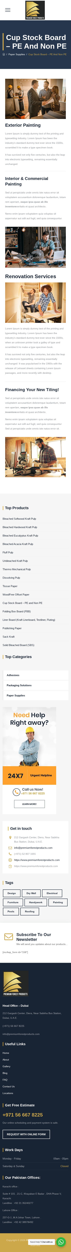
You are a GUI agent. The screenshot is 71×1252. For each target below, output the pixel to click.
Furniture (13, 902)
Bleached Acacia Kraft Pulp (18, 544)
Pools (11, 911)
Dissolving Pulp (11, 577)
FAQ (5, 1079)
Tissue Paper (10, 586)
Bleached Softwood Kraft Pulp (19, 518)
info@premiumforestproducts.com (33, 847)
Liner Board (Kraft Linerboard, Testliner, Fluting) (29, 619)
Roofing (29, 911)
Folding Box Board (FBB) (17, 611)
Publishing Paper (12, 628)
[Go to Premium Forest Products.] (4, 54)
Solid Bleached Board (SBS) (18, 645)
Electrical (52, 893)
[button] (26, 1134)
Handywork (35, 902)
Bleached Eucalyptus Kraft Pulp (20, 535)
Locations (8, 1093)
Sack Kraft (8, 636)
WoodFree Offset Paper (16, 594)
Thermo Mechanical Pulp (17, 569)
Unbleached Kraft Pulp (15, 560)
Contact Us (9, 1086)
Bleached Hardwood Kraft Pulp (20, 527)
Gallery (6, 1066)
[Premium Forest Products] (35, 10)
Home (6, 1053)
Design (12, 893)
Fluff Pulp (8, 552)
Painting (58, 902)
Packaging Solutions (19, 685)
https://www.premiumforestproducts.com (37, 860)
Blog (5, 1073)
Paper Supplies (16, 695)
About (6, 1059)
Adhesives (13, 675)
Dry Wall (31, 893)
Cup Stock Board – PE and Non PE (22, 603)
